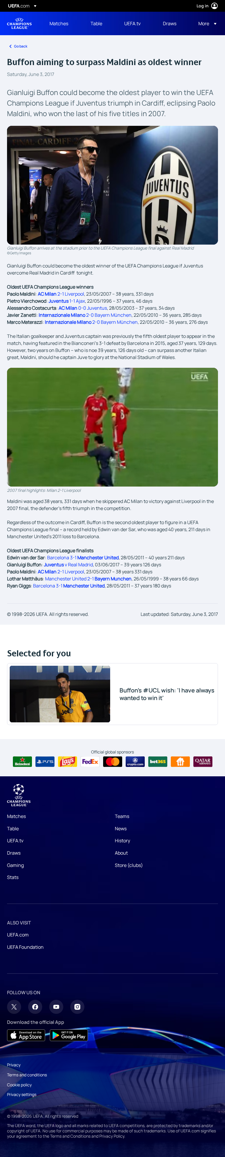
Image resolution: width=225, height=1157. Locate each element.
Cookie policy (19, 1084)
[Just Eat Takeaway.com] (180, 761)
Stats (12, 877)
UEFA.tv (15, 840)
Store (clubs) (129, 865)
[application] (112, 427)
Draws (14, 853)
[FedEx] (90, 761)
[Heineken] (22, 761)
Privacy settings (21, 1094)
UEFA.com (18, 934)
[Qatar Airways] (202, 761)
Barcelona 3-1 (83, 557)
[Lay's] (67, 761)
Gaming (15, 865)
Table (13, 828)
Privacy (14, 1065)
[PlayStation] (44, 761)
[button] (206, 23)
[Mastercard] (112, 761)
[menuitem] (63, 23)
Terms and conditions (27, 1075)
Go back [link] (20, 46)
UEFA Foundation (25, 947)
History (122, 840)
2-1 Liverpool (61, 294)
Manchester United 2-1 (88, 578)
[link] (59, 23)
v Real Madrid (68, 564)
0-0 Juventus (83, 308)
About (121, 853)
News (121, 828)
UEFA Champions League (19, 23)
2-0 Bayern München (85, 315)
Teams (122, 816)
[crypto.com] (135, 761)
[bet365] (157, 761)
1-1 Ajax (67, 301)
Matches (16, 816)
